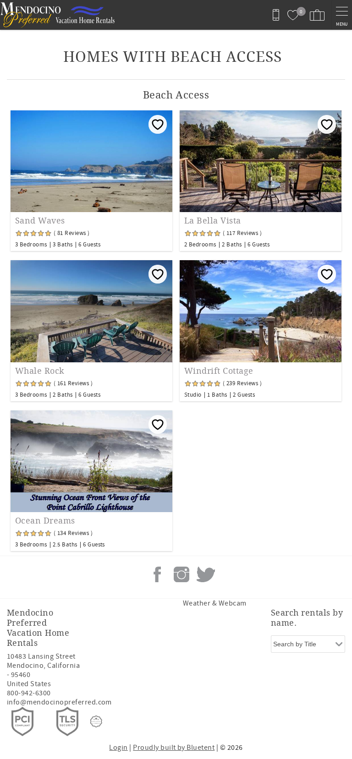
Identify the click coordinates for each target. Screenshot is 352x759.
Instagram (181, 574)
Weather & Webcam (215, 603)
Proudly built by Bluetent (173, 747)
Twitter (206, 574)
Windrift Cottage (218, 371)
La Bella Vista (212, 221)
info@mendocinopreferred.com (59, 702)
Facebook (157, 574)
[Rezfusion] (96, 721)
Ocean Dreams (45, 521)
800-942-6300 (29, 693)
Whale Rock (40, 371)
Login (118, 747)
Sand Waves (40, 221)
